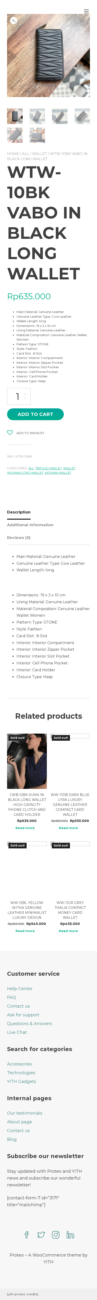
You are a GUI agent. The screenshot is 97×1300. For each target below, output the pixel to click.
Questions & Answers (29, 1023)
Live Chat (17, 1032)
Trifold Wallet (48, 468)
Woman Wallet (58, 473)
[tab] (20, 512)
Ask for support (23, 1015)
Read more (25, 828)
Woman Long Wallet (25, 473)
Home (13, 153)
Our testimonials (24, 1113)
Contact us (18, 1006)
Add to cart (35, 414)
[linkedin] (70, 1235)
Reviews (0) (19, 537)
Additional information (30, 525)
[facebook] (26, 1235)
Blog (12, 1139)
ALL (25, 153)
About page (19, 1122)
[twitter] (41, 1235)
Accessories (19, 1064)
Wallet (39, 153)
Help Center (19, 988)
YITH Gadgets (21, 1081)
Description (19, 512)
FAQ (11, 997)
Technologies (21, 1072)
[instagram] (56, 1235)
